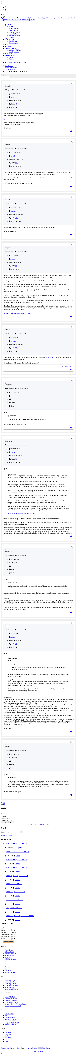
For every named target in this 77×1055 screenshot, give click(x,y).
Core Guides (9, 970)
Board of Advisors (10, 953)
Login (11, 57)
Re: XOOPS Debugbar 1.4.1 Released (16, 843)
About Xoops (9, 950)
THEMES (9, 46)
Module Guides (10, 972)
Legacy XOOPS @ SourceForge (15, 1004)
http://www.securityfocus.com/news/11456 (17, 313)
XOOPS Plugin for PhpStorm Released (17, 876)
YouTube (8, 1038)
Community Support (28, 18)
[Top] (71, 131)
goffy (20, 847)
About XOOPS (14, 28)
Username (4, 812)
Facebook (8, 1032)
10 (71, 742)
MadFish (13, 341)
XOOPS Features (14, 32)
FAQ (6, 969)
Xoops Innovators (10, 955)
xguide (12, 97)
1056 (16, 348)
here (5, 119)
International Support (11, 989)
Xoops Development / (12, 67)
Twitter (7, 1041)
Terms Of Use (13, 34)
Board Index (13, 41)
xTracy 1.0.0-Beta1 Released (14, 908)
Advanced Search (6, 835)
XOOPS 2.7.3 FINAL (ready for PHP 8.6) (17, 852)
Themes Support (52, 18)
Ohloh (7, 1039)
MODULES (11, 48)
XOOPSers (8, 957)
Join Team (8, 1015)
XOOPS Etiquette (10, 959)
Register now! (32, 824)
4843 (16, 163)
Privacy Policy (15, 1048)
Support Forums (10, 987)
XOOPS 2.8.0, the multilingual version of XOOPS (20, 916)
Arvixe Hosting (32, 1048)
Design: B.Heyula (38, 1051)
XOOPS (9, 27)
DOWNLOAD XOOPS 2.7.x (16, 62)
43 (16, 104)
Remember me (7, 820)
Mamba (18, 856)
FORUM (10, 39)
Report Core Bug (10, 1024)
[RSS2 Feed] (44, 1048)
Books (7, 967)
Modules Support (41, 18)
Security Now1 (50, 357)
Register (11, 59)
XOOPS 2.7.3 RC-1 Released (14, 884)
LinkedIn (8, 1034)
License (11, 37)
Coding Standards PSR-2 (13, 1006)
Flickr (7, 1036)
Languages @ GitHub (12, 985)
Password (4, 816)
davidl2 (12, 156)
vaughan (13, 211)
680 (16, 218)
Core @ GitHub (10, 997)
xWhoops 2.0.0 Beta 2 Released (14, 900)
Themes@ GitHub (11, 984)
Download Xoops (10, 980)
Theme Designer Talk (28, 20)
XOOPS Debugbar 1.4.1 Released (15, 892)
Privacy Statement (14, 36)
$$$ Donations (9, 1014)
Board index (9, 66)
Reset (11, 822)
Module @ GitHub (15, 50)
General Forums (17, 18)
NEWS (8, 45)
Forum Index (7, 18)
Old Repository (14, 52)
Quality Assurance (10, 69)
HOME (9, 25)
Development (62, 18)
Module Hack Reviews (13, 20)
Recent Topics (13, 43)
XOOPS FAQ (11, 53)
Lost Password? (44, 824)
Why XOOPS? (13, 30)
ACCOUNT (11, 55)
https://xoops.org (66, 366)
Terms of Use (5, 1048)
